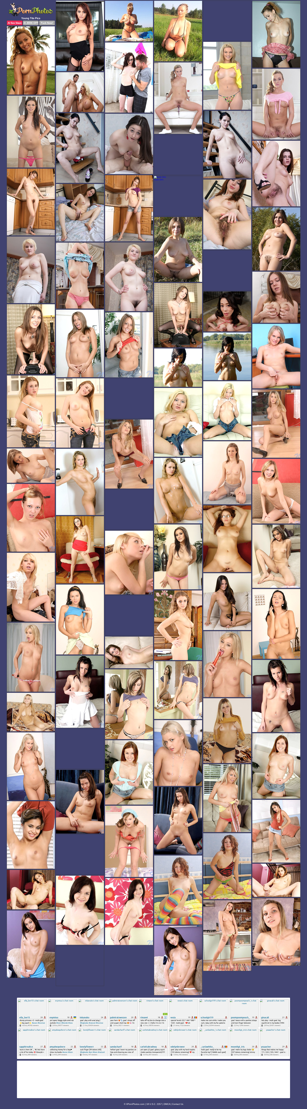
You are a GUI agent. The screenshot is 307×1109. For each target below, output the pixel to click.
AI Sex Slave (15, 23)
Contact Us (177, 1104)
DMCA (167, 1104)
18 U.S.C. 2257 (154, 1104)
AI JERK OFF (30, 23)
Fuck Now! (47, 23)
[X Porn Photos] (31, 9)
